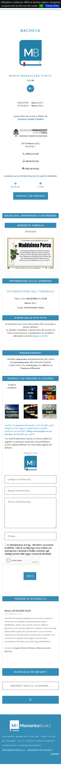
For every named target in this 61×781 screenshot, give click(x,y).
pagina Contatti (40, 335)
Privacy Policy (52, 5)
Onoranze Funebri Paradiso (30, 119)
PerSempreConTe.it (13, 750)
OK (41, 5)
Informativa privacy (40, 750)
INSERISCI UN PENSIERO (30, 196)
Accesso (55, 753)
